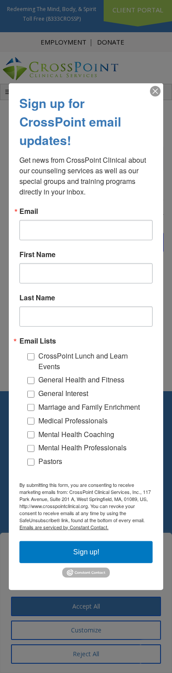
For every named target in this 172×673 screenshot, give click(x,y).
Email (28, 211)
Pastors (50, 461)
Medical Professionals (73, 420)
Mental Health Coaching (76, 434)
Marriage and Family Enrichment (89, 407)
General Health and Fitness (81, 379)
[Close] (155, 91)
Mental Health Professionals (82, 447)
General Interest (63, 393)
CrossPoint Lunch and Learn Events (83, 361)
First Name (37, 254)
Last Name (37, 297)
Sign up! (86, 551)
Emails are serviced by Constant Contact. (63, 526)
